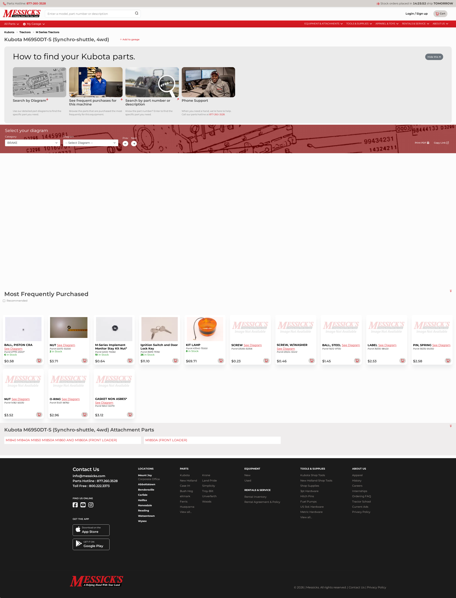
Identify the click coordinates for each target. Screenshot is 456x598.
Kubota (9, 32)
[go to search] (178, 102)
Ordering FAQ (361, 496)
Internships (359, 491)
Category (11, 136)
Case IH (185, 485)
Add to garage (130, 39)
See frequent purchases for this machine (92, 102)
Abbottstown (146, 484)
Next (134, 138)
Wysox (142, 521)
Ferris (183, 501)
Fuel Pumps (308, 501)
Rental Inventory (255, 496)
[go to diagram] (39, 82)
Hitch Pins (307, 496)
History (356, 480)
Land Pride (209, 480)
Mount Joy (145, 475)
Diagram (68, 136)
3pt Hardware (309, 491)
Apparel (357, 475)
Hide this (433, 56)
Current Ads (360, 506)
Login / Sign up (417, 13)
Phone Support (195, 101)
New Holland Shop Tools (316, 480)
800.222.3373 (99, 486)
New (247, 475)
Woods (206, 501)
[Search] (137, 13)
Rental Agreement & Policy (262, 502)
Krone (206, 475)
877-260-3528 (36, 3)
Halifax (142, 500)
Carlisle (142, 494)
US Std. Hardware (312, 506)
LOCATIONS (146, 468)
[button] (440, 13)
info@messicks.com (89, 476)
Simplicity (208, 485)
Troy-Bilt (207, 491)
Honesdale (145, 505)
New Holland (188, 480)
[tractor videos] (83, 504)
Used (247, 480)
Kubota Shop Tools (312, 475)
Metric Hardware (311, 512)
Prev (125, 138)
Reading (143, 510)
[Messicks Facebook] (75, 504)
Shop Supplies (309, 485)
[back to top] (451, 292)
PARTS (184, 468)
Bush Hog (186, 491)
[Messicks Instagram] (90, 504)
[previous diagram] (125, 143)
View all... (186, 512)
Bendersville (146, 489)
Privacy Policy (361, 512)
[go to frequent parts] (122, 102)
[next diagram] (134, 143)
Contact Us (357, 587)
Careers (357, 485)
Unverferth (209, 496)
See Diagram (13, 348)
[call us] (208, 82)
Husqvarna (187, 506)
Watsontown (146, 515)
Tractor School (361, 501)
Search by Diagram (29, 101)
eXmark (185, 496)
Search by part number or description (147, 102)
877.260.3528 (107, 481)
